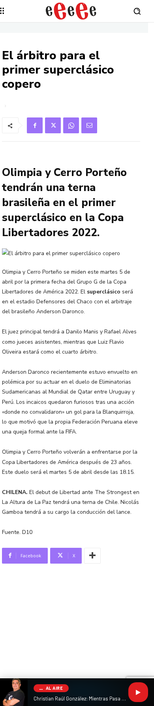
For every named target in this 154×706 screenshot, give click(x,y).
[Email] (89, 125)
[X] (53, 125)
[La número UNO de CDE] (71, 11)
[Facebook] (35, 125)
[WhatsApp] (71, 125)
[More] (92, 556)
